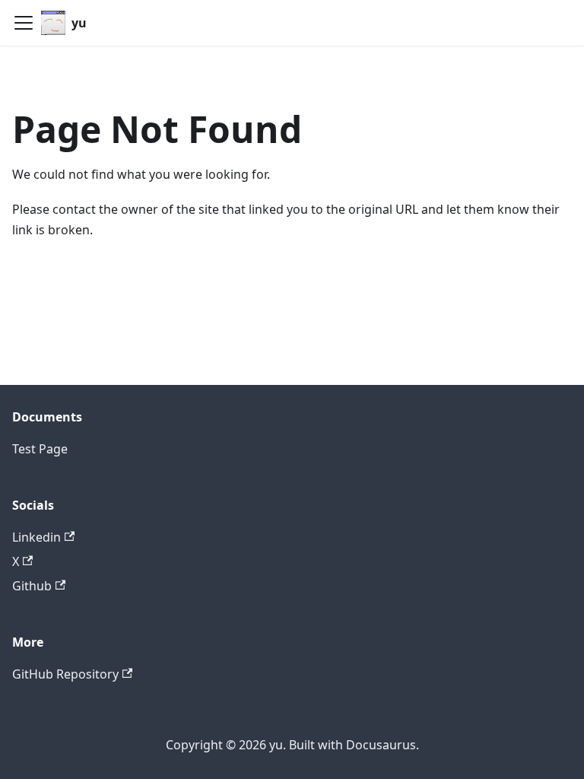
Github (32, 585)
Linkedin (36, 537)
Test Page (40, 448)
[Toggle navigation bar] (23, 22)
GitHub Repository (65, 674)
